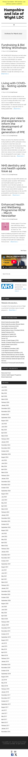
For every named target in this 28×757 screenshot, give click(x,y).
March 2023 (4, 509)
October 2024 (5, 451)
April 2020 (4, 616)
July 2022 (4, 533)
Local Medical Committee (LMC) (10, 348)
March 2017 (4, 722)
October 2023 (5, 487)
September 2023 (6, 491)
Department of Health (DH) (8, 334)
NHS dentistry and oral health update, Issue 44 (13, 168)
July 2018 (4, 680)
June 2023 (4, 500)
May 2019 (4, 649)
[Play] (3, 267)
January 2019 (5, 661)
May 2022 (4, 539)
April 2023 (4, 506)
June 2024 (4, 463)
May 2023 (4, 503)
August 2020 (4, 603)
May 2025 (4, 430)
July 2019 (4, 643)
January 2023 (5, 515)
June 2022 (4, 536)
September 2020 (6, 600)
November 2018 (5, 667)
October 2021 (5, 561)
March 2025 (4, 436)
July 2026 (4, 387)
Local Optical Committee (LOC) (9, 350)
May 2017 (4, 716)
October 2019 (5, 634)
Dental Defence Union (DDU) (9, 328)
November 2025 (5, 411)
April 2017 (4, 719)
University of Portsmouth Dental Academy (12, 363)
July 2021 (4, 570)
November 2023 (5, 484)
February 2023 (5, 512)
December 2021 (5, 555)
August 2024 (4, 457)
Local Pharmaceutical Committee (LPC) (12, 352)
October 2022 (5, 524)
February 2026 (5, 402)
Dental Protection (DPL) (7, 332)
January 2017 (5, 728)
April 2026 (4, 396)
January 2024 (5, 478)
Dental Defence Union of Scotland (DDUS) (12, 330)
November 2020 (5, 594)
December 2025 (5, 408)
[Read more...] (5, 74)
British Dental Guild (6, 377)
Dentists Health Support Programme (11, 375)
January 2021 (5, 588)
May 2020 (4, 612)
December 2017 (5, 695)
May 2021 (4, 576)
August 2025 (4, 420)
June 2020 (4, 609)
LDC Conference (5, 346)
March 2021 (4, 582)
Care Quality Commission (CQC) (10, 326)
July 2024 (4, 460)
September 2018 (6, 673)
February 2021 (5, 585)
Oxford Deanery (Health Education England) (13, 356)
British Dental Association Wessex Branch (12, 324)
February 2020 (5, 622)
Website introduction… (9, 303)
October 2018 (5, 670)
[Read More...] (12, 310)
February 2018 (5, 689)
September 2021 (6, 564)
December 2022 (5, 518)
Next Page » (24, 250)
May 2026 (4, 393)
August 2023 (4, 494)
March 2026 (4, 399)
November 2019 (5, 631)
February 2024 (5, 475)
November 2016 (5, 731)
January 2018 (5, 692)
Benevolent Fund (5, 373)
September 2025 (6, 417)
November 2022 (5, 521)
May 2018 (4, 683)
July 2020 (4, 606)
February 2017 (5, 725)
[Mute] (22, 267)
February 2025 (5, 439)
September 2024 (6, 454)
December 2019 (5, 628)
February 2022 (5, 548)
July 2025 (4, 423)
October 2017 (5, 701)
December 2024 (5, 445)
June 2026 (4, 390)
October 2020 (5, 597)
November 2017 (5, 698)
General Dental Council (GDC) (9, 344)
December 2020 (5, 591)
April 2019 (4, 652)
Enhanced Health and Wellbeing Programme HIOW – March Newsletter (13, 210)
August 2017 (4, 707)
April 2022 (4, 542)
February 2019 (5, 658)
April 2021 (4, 579)
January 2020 (5, 625)
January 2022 (5, 551)
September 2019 (6, 637)
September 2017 (6, 704)
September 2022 (6, 527)
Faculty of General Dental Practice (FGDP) (12, 342)
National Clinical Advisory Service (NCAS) (12, 354)
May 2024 (4, 466)
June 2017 (4, 713)
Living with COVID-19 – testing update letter (13, 85)
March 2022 (4, 545)
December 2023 (5, 481)
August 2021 (4, 567)
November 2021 (5, 558)
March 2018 (4, 686)
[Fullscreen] (24, 267)
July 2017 (4, 710)
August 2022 (4, 530)
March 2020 (4, 619)
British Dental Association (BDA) (10, 322)
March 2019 (4, 655)
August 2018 (4, 676)
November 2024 (5, 448)
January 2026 (5, 405)
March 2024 (4, 472)
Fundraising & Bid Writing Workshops (14, 46)
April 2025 (4, 433)
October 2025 (5, 414)
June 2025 (4, 426)
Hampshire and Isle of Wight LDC (14, 14)
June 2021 (4, 573)
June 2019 (4, 646)
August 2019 (4, 640)
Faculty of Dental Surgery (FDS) (10, 340)
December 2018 (5, 664)
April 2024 (4, 469)
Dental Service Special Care (8, 336)
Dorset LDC (4, 338)
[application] (14, 262)
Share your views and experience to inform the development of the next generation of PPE (13, 125)
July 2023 (4, 497)
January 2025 (5, 442)
